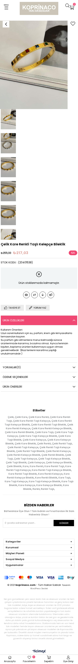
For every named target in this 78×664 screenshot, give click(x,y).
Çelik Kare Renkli (39, 417)
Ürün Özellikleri (13, 320)
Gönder (64, 523)
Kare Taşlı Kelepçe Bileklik (44, 481)
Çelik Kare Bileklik (25, 443)
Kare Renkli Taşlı (54, 466)
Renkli (36, 489)
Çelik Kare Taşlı (44, 432)
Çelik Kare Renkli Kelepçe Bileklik (52, 428)
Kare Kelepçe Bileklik (49, 485)
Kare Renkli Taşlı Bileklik (23, 474)
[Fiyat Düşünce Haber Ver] (42, 295)
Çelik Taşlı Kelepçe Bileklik (54, 458)
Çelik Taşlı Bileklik (16, 462)
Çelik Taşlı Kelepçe (25, 458)
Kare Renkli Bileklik (46, 477)
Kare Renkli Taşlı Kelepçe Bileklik (51, 470)
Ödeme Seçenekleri (15, 377)
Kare (26, 466)
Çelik (11, 417)
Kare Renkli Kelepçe (50, 474)
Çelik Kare (21, 417)
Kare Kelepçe (26, 485)
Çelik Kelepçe (36, 462)
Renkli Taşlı (47, 489)
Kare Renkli (36, 466)
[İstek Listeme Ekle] (26, 295)
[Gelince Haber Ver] (51, 295)
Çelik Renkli (44, 443)
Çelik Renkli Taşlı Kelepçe (23, 447)
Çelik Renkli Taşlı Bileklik (30, 451)
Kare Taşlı (64, 477)
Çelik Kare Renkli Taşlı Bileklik (48, 424)
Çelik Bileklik (14, 466)
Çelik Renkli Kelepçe (58, 451)
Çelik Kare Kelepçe (34, 440)
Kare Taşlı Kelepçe (16, 481)
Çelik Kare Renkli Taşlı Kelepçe (31, 421)
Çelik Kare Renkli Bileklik (19, 432)
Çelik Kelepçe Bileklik (59, 462)
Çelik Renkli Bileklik (52, 455)
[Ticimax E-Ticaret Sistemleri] (39, 652)
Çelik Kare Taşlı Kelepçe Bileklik (38, 436)
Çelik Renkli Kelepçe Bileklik (23, 455)
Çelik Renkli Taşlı (62, 443)
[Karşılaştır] (34, 295)
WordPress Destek (39, 588)
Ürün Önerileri (12, 387)
